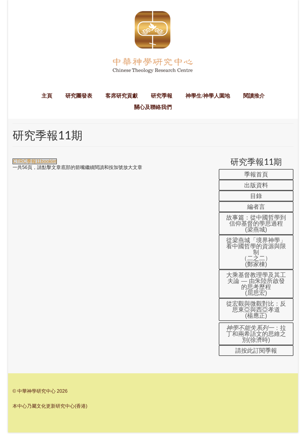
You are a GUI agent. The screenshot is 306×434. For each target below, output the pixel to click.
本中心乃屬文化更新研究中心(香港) (50, 406)
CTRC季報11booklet (34, 161)
